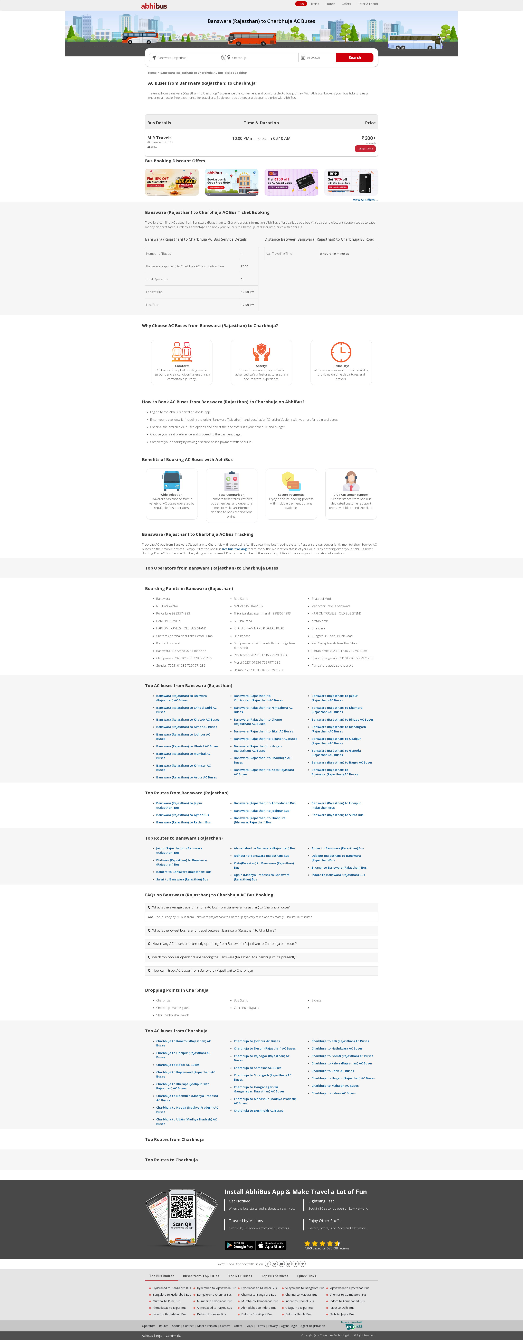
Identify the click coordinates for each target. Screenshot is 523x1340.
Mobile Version (207, 1326)
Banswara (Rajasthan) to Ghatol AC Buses (187, 746)
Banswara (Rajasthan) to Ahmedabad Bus (265, 803)
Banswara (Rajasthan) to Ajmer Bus (182, 815)
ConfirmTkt (173, 1336)
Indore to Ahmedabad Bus (347, 1301)
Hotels (330, 4)
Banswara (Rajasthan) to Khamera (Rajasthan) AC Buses (337, 709)
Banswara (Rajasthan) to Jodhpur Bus (261, 810)
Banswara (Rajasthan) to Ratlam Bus (183, 822)
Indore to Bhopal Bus (299, 1301)
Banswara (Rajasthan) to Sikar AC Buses (263, 731)
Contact (188, 1326)
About (176, 1326)
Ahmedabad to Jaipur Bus (169, 1308)
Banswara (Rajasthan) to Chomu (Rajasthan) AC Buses (258, 721)
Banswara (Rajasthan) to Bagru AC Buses (342, 762)
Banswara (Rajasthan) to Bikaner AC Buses (265, 739)
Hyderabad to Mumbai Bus (259, 1288)
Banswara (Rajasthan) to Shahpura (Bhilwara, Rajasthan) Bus (259, 820)
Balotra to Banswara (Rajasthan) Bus (183, 872)
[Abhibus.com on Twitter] (275, 1264)
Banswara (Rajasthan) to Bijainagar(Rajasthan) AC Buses (335, 772)
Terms (261, 1326)
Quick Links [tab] (306, 1276)
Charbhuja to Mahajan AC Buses (335, 1085)
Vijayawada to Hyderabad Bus (349, 1288)
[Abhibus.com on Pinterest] (302, 1264)
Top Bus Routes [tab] (161, 1276)
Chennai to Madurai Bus (301, 1294)
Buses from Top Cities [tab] (201, 1276)
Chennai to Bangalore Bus (258, 1294)
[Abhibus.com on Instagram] (289, 1264)
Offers (346, 4)
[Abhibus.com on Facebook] (268, 1264)
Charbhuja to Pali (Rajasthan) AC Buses (340, 1041)
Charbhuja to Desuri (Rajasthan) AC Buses (265, 1048)
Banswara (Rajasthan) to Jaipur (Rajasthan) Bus (179, 805)
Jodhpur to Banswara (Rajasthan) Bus (261, 855)
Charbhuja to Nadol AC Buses (178, 1065)
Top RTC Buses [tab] (240, 1276)
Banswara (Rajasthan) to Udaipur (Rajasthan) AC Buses (336, 741)
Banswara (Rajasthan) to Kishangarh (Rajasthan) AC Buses (339, 729)
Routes (163, 1326)
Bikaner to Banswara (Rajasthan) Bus (339, 867)
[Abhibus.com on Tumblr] (296, 1264)
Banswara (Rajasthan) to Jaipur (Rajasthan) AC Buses (335, 698)
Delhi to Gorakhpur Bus (256, 1314)
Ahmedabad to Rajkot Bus (214, 1308)
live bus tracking (234, 549)
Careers (225, 1326)
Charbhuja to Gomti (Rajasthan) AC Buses (342, 1056)
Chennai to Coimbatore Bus (348, 1294)
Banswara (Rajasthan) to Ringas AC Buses (343, 719)
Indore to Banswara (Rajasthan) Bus (338, 875)
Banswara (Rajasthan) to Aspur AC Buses (186, 777)
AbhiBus (147, 1336)
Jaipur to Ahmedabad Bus (169, 1314)
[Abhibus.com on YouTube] (282, 1264)
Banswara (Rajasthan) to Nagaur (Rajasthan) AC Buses (258, 748)
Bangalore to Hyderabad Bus (172, 1294)
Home (152, 73)
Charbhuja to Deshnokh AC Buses (258, 1110)
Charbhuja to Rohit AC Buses (333, 1071)
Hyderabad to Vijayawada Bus (217, 1288)
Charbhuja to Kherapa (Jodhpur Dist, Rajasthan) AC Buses (183, 1086)
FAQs (249, 1326)
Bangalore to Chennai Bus (214, 1294)
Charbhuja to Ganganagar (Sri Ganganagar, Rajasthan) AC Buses (259, 1089)
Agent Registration (313, 1326)
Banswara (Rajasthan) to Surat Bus (337, 815)
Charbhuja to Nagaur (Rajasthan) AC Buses (343, 1078)
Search (355, 57)
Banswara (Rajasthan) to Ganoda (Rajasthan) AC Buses (336, 752)
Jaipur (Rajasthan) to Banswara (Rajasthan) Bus (179, 850)
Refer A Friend (368, 4)
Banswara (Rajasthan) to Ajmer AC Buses (186, 727)
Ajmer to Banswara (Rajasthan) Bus (338, 848)
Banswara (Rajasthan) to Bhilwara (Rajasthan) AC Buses (181, 698)
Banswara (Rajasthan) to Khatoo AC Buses (187, 719)
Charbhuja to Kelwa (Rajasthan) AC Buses (342, 1063)
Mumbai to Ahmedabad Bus (259, 1301)
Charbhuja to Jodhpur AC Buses (257, 1041)
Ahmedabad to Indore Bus (258, 1308)
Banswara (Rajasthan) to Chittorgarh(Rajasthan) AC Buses (258, 698)
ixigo (159, 1336)
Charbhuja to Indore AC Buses (334, 1093)
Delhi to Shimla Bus (298, 1314)
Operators (149, 1326)
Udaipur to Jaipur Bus (299, 1308)
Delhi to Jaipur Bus (342, 1314)
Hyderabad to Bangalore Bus (172, 1288)
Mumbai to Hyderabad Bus (214, 1301)
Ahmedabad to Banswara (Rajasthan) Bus (265, 848)
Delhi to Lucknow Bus (211, 1314)
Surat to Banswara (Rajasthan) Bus (182, 879)
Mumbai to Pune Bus (167, 1301)
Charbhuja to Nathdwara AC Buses (337, 1048)
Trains (314, 4)
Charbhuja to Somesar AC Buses (258, 1068)
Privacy (273, 1326)
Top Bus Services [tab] (274, 1276)
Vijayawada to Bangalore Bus (304, 1288)
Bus (301, 4)
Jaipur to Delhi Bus (342, 1308)
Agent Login (289, 1326)
